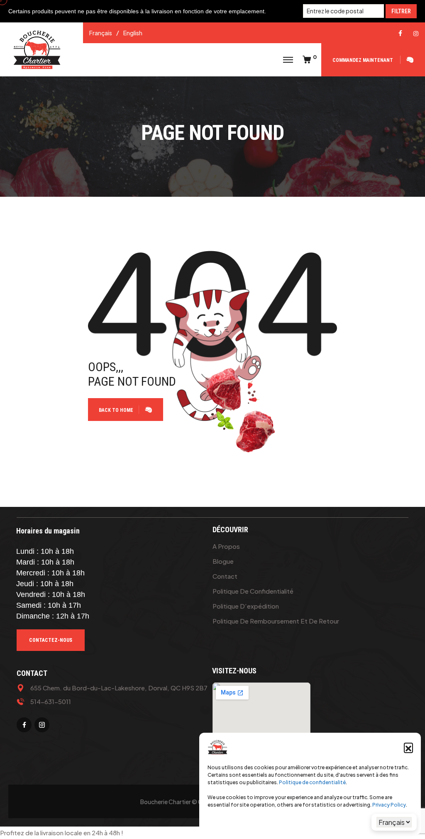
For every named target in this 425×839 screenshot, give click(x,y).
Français (100, 33)
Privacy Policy (389, 805)
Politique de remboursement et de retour (275, 621)
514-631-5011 (50, 701)
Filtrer (401, 11)
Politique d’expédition (245, 606)
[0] (307, 59)
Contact (224, 576)
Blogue (223, 561)
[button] (408, 747)
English (132, 33)
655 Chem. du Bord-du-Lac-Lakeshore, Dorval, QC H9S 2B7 (119, 688)
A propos (226, 546)
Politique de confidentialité (312, 782)
